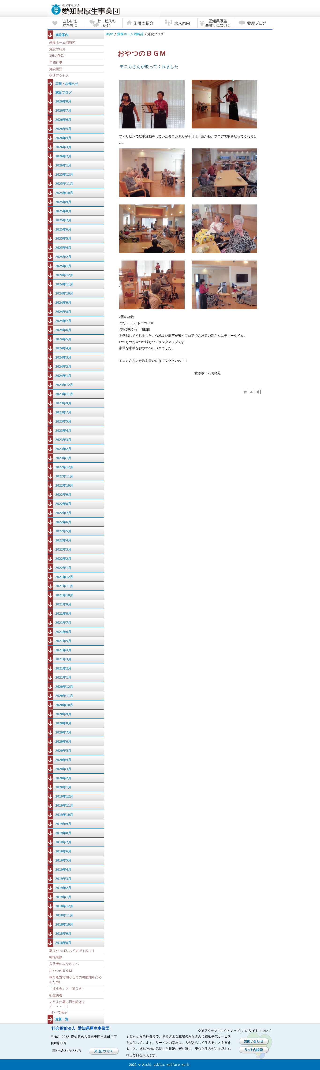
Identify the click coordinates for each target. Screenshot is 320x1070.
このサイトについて (257, 1030)
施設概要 (55, 69)
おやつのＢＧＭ (60, 970)
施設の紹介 (57, 49)
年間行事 (55, 62)
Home (109, 34)
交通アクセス (59, 75)
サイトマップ (230, 1030)
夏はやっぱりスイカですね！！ (72, 951)
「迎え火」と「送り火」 (67, 989)
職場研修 (55, 957)
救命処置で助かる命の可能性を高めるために (75, 979)
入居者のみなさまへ (64, 964)
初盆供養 (55, 995)
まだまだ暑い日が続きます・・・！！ (67, 1004)
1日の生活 (56, 55)
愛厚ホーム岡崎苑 (130, 34)
